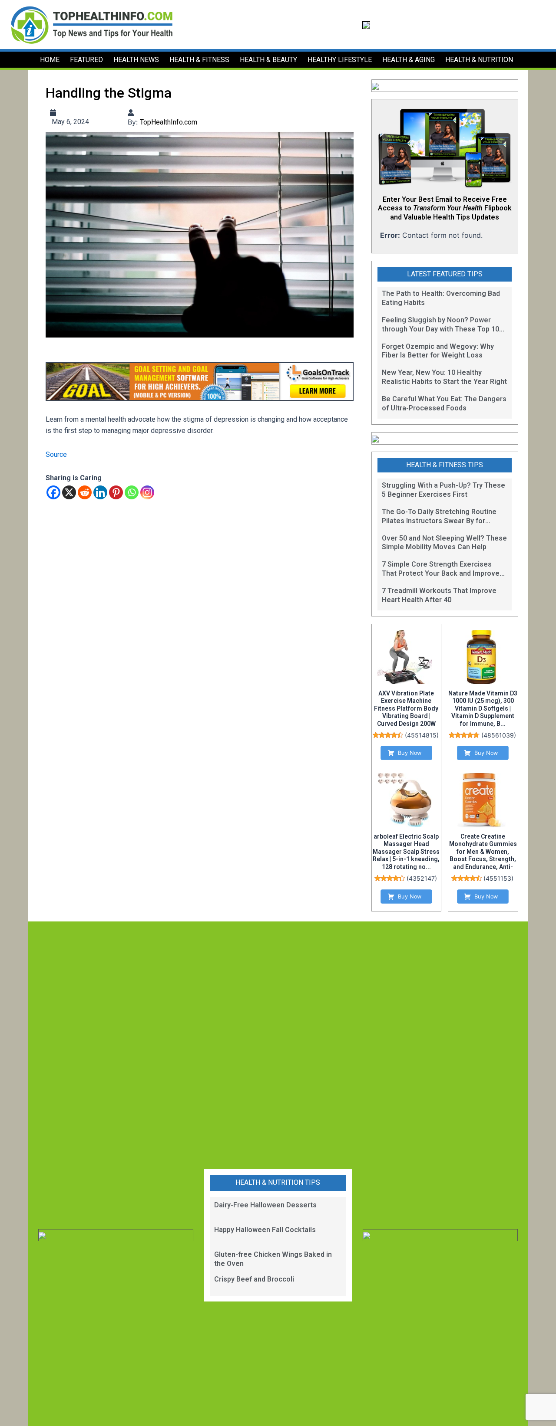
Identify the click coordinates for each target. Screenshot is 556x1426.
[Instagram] (147, 492)
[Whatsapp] (132, 492)
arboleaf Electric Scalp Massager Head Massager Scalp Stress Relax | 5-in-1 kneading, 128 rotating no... (406, 851)
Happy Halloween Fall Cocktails (265, 1230)
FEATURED (86, 59)
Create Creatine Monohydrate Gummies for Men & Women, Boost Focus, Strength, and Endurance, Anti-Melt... (483, 855)
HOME (50, 59)
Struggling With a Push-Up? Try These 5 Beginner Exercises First (443, 489)
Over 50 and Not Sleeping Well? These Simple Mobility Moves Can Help (444, 542)
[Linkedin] (100, 492)
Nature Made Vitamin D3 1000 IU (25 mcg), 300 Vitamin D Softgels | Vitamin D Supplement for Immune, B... (482, 708)
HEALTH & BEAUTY (268, 59)
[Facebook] (53, 492)
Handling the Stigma (109, 93)
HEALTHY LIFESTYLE (340, 59)
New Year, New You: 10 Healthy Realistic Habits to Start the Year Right (444, 377)
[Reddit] (85, 492)
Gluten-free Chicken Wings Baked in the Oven (273, 1259)
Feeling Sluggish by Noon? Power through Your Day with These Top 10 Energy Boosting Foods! (440, 325)
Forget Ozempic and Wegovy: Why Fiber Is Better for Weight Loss (438, 351)
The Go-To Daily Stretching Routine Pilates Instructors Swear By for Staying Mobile (439, 517)
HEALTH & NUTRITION (479, 59)
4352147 (422, 878)
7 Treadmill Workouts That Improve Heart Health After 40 (439, 595)
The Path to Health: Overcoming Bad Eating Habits (441, 298)
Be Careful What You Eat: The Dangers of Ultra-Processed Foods (444, 403)
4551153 (498, 878)
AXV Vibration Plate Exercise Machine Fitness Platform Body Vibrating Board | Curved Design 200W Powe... (406, 712)
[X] (69, 492)
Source (56, 454)
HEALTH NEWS (136, 59)
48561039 (498, 735)
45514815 (422, 735)
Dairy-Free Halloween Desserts (265, 1205)
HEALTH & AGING (408, 59)
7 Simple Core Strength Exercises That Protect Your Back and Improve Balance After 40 (441, 569)
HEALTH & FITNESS (199, 59)
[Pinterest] (116, 492)
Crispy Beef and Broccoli (254, 1279)
